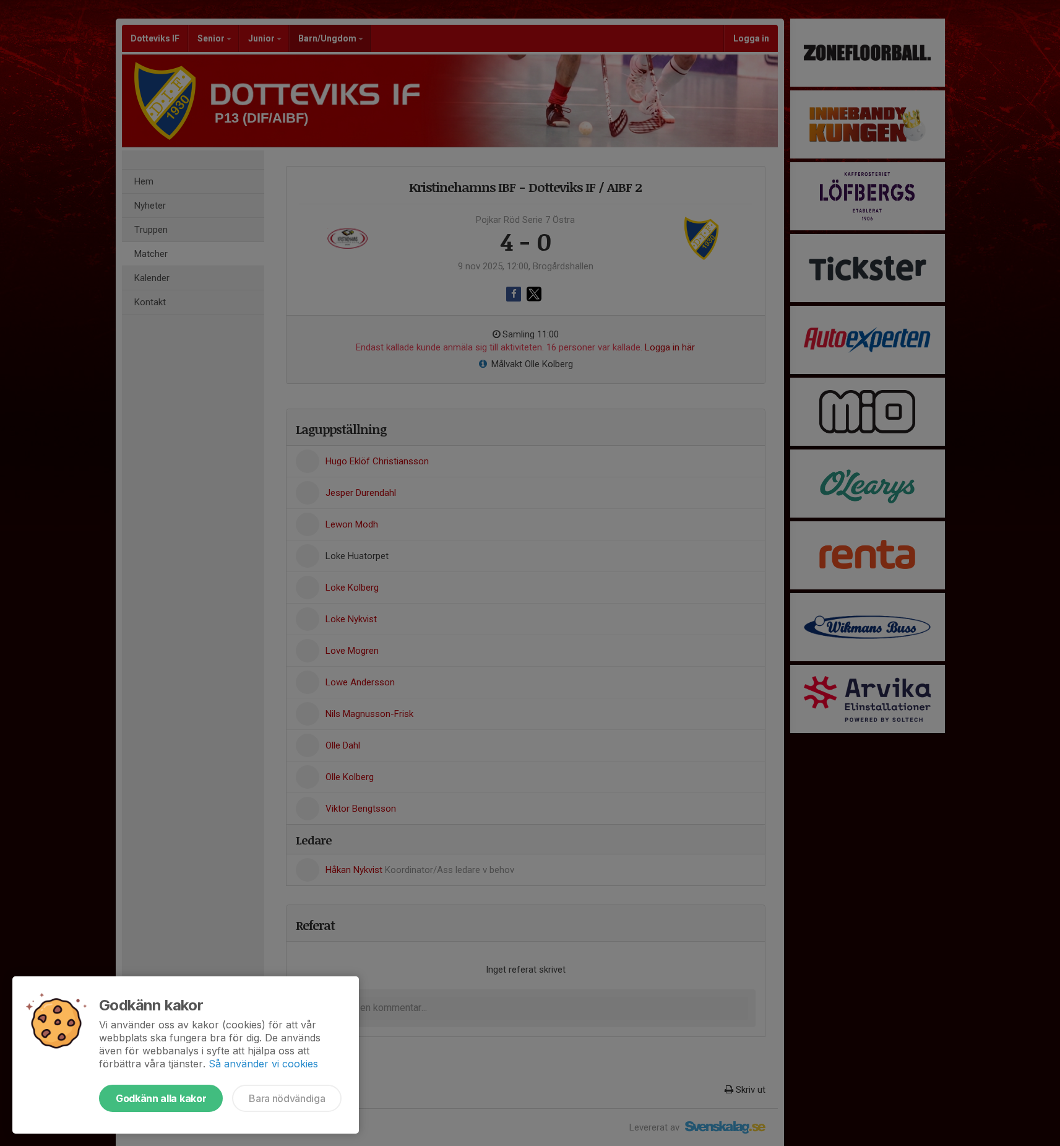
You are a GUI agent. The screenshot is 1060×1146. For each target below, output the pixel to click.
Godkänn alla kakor (161, 1098)
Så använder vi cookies (263, 1063)
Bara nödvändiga (287, 1098)
